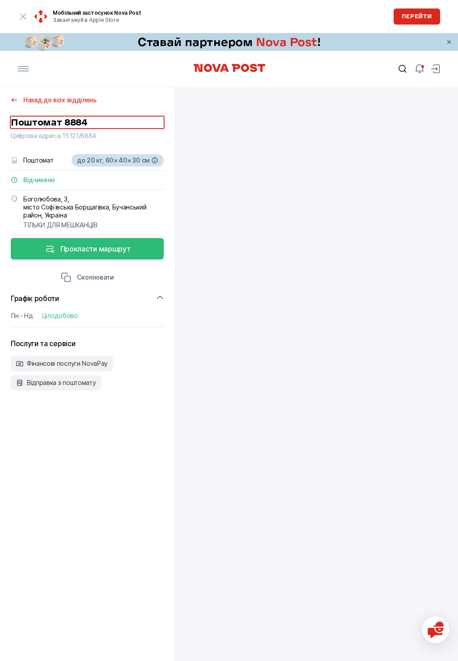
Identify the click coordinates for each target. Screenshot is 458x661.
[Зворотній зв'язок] (435, 629)
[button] (87, 278)
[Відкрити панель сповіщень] (419, 68)
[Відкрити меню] (23, 68)
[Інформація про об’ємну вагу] (154, 160)
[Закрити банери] (449, 42)
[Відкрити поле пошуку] (402, 68)
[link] (229, 42)
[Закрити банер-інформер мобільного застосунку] (23, 16)
